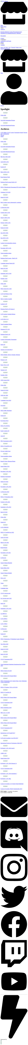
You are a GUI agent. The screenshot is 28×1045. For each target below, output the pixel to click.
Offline (5, 132)
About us (3, 29)
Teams (9, 41)
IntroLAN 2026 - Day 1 (6, 47)
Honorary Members (16, 33)
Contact (2, 38)
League (12, 132)
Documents (3, 35)
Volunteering (6, 133)
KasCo (5, 33)
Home (2, 26)
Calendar (3, 45)
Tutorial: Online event (16, 47)
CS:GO (8, 132)
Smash (21, 132)
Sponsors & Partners (5, 48)
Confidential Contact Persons (10, 31)
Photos (2, 42)
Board (2, 31)
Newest (2, 135)
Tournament (17, 132)
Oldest (2, 136)
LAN (2, 132)
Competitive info (4, 41)
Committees (9, 33)
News (5, 26)
